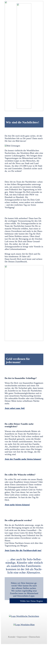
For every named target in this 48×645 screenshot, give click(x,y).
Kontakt (11, 637)
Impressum (22, 637)
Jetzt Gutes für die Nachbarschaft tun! (23, 550)
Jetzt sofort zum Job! (15, 408)
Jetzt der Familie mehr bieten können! (23, 459)
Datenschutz (34, 637)
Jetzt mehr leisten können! (17, 504)
